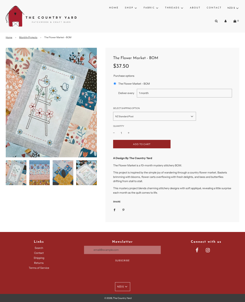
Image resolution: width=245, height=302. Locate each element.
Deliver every (126, 93)
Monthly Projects (28, 37)
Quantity (118, 126)
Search (39, 248)
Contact (214, 8)
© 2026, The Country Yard (117, 298)
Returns (39, 263)
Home (114, 8)
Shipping (39, 258)
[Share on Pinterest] (123, 210)
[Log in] (225, 21)
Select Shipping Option (126, 108)
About (195, 8)
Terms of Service (39, 268)
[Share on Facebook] (114, 210)
